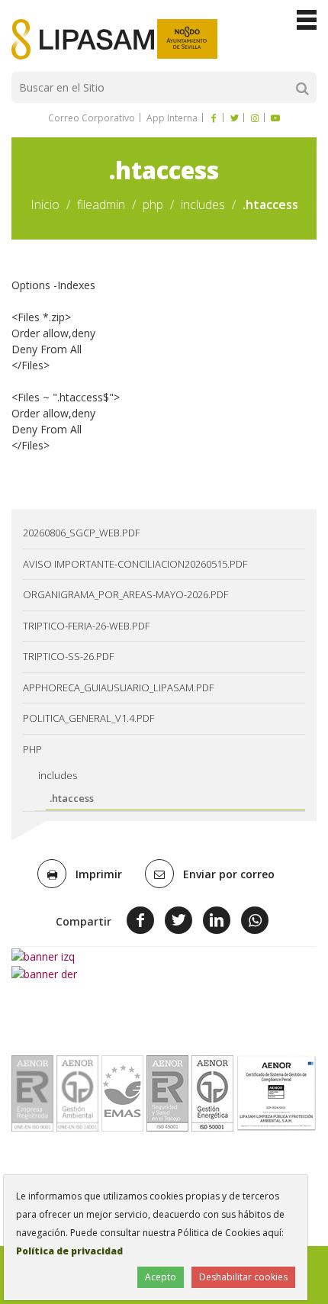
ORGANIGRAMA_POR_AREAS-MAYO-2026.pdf (125, 594)
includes (203, 204)
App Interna (171, 117)
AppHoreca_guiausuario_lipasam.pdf (118, 687)
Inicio (45, 204)
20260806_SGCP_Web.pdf (81, 532)
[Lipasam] (82, 39)
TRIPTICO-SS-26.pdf (68, 656)
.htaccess (72, 798)
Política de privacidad (69, 1250)
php (153, 204)
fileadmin (101, 204)
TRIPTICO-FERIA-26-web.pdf (86, 626)
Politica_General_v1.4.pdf (88, 718)
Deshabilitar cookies (243, 1276)
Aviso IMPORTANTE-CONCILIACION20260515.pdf (135, 564)
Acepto (160, 1276)
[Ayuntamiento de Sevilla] (187, 39)
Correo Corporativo (91, 117)
